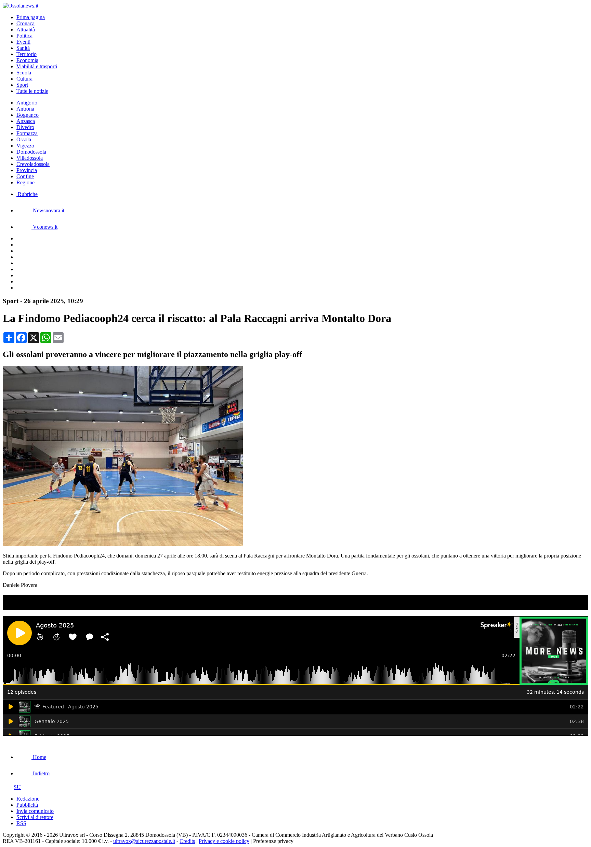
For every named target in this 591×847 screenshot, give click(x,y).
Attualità (25, 29)
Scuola (23, 72)
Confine (25, 176)
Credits (187, 841)
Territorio (26, 54)
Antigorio (26, 102)
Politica (24, 36)
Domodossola (31, 152)
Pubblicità (27, 805)
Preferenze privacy (273, 841)
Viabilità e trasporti (36, 66)
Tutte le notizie (32, 91)
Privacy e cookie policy (224, 841)
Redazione (27, 799)
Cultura (24, 79)
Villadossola (29, 158)
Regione (25, 182)
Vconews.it (44, 227)
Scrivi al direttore (34, 817)
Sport (22, 85)
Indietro (40, 773)
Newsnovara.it (47, 210)
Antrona (25, 109)
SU (17, 787)
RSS (21, 823)
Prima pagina (30, 17)
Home (38, 757)
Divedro (25, 127)
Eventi (23, 42)
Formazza (27, 133)
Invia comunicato (35, 811)
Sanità (23, 48)
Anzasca (25, 121)
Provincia (26, 170)
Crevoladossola (33, 164)
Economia (27, 60)
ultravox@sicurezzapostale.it (144, 841)
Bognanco (27, 115)
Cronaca (25, 23)
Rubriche (27, 194)
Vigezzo (25, 146)
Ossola (23, 139)
